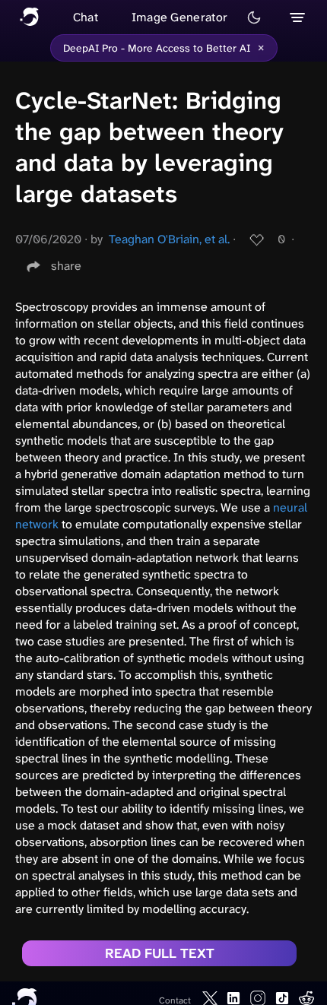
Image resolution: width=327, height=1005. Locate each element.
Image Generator (180, 17)
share (66, 266)
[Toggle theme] (254, 17)
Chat (85, 17)
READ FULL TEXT (159, 953)
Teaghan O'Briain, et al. (169, 239)
